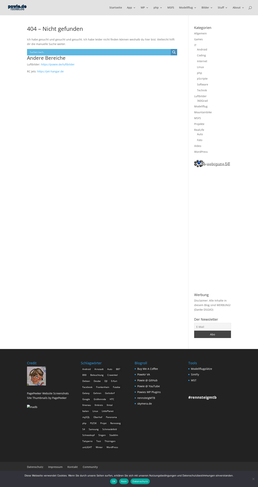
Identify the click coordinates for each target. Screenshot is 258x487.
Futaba (116, 387)
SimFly (195, 374)
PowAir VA (143, 374)
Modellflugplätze (201, 369)
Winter (99, 447)
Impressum (55, 467)
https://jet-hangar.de (50, 71)
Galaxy (86, 393)
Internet (202, 61)
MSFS (170, 7)
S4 (83, 429)
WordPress (201, 152)
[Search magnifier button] (174, 52)
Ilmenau (86, 405)
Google (86, 399)
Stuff (221, 7)
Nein (124, 481)
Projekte (199, 124)
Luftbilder (200, 96)
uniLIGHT (87, 447)
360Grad (202, 100)
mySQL (86, 417)
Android (202, 49)
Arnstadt (99, 369)
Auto (200, 134)
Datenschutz (35, 467)
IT (195, 45)
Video (197, 146)
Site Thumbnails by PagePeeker (47, 398)
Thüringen (110, 441)
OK (114, 481)
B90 (84, 375)
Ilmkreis (99, 405)
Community (90, 467)
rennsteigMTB (146, 398)
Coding (201, 55)
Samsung (94, 429)
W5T (193, 380)
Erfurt (114, 381)
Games (198, 39)
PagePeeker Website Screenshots (48, 393)
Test (98, 441)
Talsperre (87, 441)
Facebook (87, 387)
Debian (86, 381)
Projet (103, 423)
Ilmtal (110, 405)
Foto (199, 140)
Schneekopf (88, 435)
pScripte (202, 78)
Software (202, 84)
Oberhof (97, 417)
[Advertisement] (212, 230)
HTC (112, 399)
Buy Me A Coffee (147, 369)
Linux (200, 67)
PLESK (93, 423)
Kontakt (72, 467)
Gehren (97, 393)
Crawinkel (112, 375)
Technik (202, 90)
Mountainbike (203, 112)
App (129, 7)
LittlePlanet (108, 411)
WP (143, 7)
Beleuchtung (97, 375)
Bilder (205, 7)
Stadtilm (113, 435)
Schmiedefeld (109, 429)
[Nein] (253, 479)
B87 (118, 369)
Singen (102, 435)
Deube (97, 381)
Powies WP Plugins (149, 392)
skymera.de (144, 403)
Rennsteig (115, 423)
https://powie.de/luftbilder (58, 64)
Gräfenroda (100, 399)
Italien (85, 411)
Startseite (115, 7)
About (237, 7)
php (156, 7)
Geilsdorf (110, 393)
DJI (105, 381)
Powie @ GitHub (147, 380)
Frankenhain (102, 387)
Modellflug (186, 7)
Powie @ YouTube (148, 386)
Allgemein (200, 33)
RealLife (199, 130)
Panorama (111, 417)
